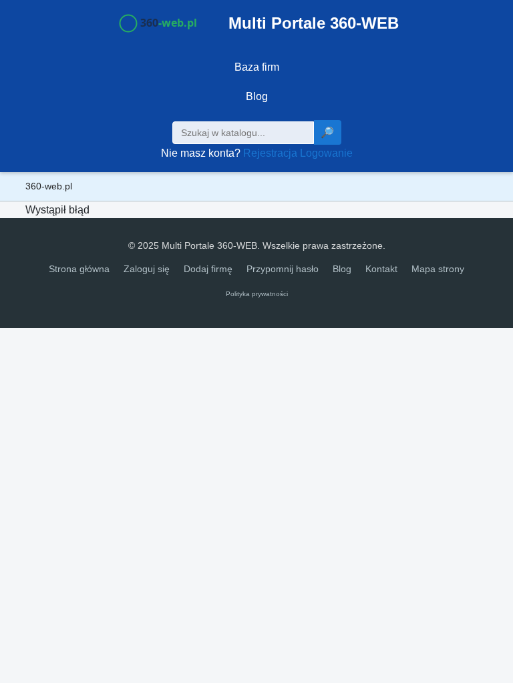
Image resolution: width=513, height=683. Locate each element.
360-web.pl (48, 186)
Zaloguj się (147, 268)
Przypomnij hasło (282, 268)
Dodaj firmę (208, 268)
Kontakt (381, 268)
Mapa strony (437, 268)
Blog (257, 96)
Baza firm (256, 67)
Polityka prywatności (257, 293)
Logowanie (326, 153)
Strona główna (79, 268)
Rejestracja (270, 153)
